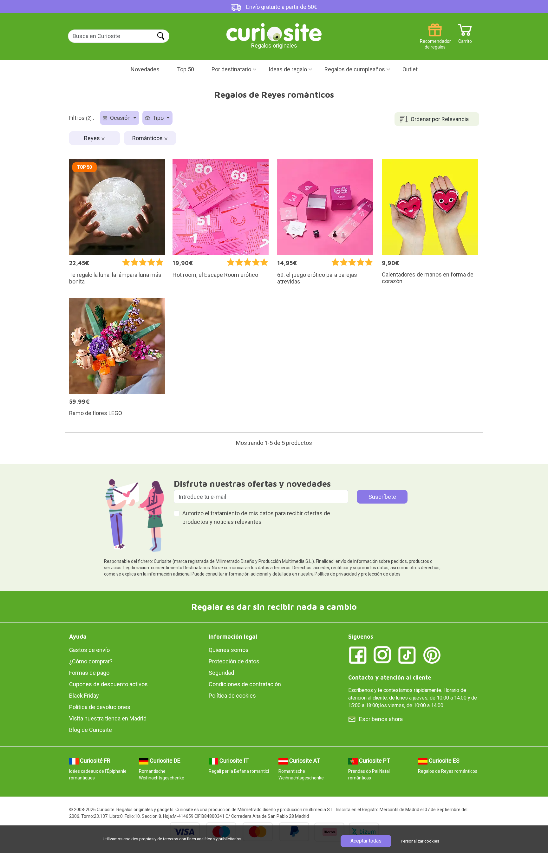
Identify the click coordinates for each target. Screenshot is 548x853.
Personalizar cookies (420, 841)
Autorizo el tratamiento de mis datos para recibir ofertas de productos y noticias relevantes (256, 517)
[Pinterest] (431, 654)
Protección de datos (234, 661)
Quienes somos (229, 650)
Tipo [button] (158, 117)
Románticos (148, 138)
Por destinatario (231, 69)
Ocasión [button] (120, 117)
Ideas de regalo (288, 69)
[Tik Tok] (407, 654)
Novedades (145, 69)
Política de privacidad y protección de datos (358, 573)
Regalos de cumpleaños (354, 69)
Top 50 (185, 69)
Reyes (92, 138)
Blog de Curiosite (90, 729)
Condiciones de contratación (245, 684)
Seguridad (221, 672)
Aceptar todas (366, 841)
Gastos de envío (89, 650)
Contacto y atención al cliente (389, 677)
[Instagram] (382, 654)
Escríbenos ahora (381, 719)
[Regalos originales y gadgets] (274, 31)
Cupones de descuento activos (108, 684)
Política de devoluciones (99, 707)
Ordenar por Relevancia (440, 119)
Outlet (410, 69)
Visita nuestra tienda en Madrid (108, 718)
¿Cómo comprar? (91, 661)
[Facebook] (357, 654)
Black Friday (84, 695)
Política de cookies (232, 695)
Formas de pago (89, 672)
